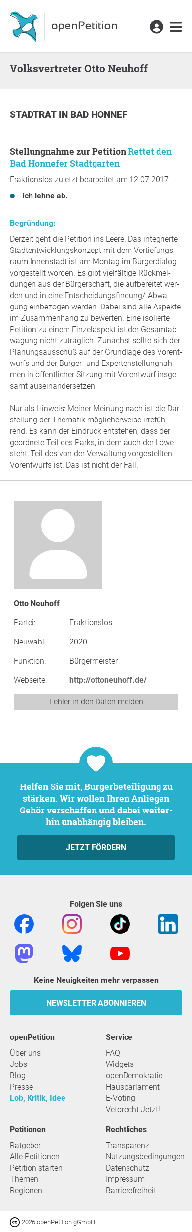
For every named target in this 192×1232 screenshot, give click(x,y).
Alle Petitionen (35, 1156)
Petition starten (36, 1168)
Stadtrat (34, 114)
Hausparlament (133, 1087)
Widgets (120, 1064)
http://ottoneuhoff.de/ (108, 680)
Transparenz (127, 1145)
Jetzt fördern (96, 847)
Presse (21, 1087)
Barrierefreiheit (131, 1190)
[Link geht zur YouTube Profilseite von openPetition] (120, 952)
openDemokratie (134, 1075)
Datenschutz (127, 1168)
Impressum (125, 1179)
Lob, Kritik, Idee (37, 1098)
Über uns (25, 1053)
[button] (156, 27)
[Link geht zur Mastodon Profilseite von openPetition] (24, 952)
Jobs (18, 1064)
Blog (18, 1075)
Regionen (26, 1190)
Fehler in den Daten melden (96, 701)
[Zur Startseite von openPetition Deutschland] (65, 26)
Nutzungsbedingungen (145, 1156)
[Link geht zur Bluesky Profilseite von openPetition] (72, 952)
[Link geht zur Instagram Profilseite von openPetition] (72, 923)
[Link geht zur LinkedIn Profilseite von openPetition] (168, 923)
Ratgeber (25, 1145)
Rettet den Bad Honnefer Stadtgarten (91, 157)
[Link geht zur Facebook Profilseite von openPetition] (24, 923)
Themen (24, 1179)
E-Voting (120, 1098)
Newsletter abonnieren (96, 1003)
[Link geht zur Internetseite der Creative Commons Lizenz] (16, 1221)
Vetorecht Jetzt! (133, 1109)
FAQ (113, 1053)
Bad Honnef (98, 114)
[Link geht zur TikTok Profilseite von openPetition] (120, 923)
